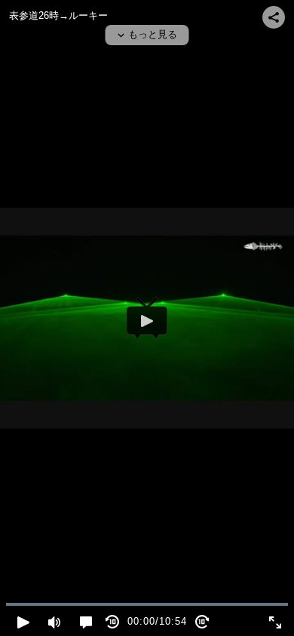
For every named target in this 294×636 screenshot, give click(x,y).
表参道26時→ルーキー (58, 15)
